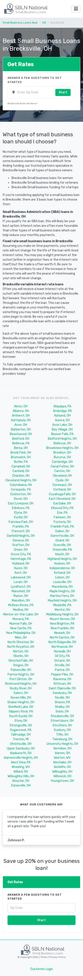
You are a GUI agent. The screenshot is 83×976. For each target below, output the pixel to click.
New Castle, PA (20, 628)
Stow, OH (20, 721)
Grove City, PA (21, 554)
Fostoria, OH (62, 522)
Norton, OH (20, 651)
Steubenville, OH (62, 716)
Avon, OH (20, 425)
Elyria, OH (20, 513)
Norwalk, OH (62, 651)
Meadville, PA (62, 605)
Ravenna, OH (62, 679)
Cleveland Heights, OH (20, 480)
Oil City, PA (62, 656)
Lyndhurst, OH (21, 587)
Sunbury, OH (62, 730)
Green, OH (21, 550)
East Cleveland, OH (62, 499)
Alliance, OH (21, 411)
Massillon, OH (21, 600)
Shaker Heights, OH (20, 702)
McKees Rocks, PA (20, 605)
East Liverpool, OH (20, 503)
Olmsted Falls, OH (20, 660)
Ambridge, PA (62, 411)
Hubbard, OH (20, 563)
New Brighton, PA (62, 623)
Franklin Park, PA (62, 526)
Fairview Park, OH (21, 522)
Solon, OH (62, 711)
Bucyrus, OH (62, 457)
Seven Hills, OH (20, 697)
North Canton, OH (62, 637)
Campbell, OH (21, 466)
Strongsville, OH (21, 725)
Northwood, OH (62, 647)
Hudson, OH (62, 563)
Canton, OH (62, 471)
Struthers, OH (62, 725)
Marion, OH (21, 596)
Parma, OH (62, 670)
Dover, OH (20, 499)
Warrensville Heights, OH (21, 758)
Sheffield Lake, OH (20, 707)
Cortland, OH (62, 489)
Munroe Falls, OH (20, 623)
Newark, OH (62, 633)
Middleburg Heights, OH (62, 614)
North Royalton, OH (20, 647)
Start (63, 92)
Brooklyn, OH (62, 452)
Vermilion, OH (62, 748)
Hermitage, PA (21, 559)
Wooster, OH (20, 781)
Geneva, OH (21, 540)
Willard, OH (21, 771)
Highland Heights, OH (62, 559)
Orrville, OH (62, 665)
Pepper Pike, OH (62, 674)
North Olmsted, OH (21, 642)
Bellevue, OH (62, 443)
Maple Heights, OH (62, 591)
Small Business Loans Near (20, 22)
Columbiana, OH (21, 485)
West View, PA (21, 762)
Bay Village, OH (62, 429)
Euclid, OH (21, 517)
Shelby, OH (62, 707)
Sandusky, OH (62, 693)
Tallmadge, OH (21, 734)
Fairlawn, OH (62, 517)
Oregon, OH (21, 665)
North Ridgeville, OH (62, 642)
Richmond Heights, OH (21, 684)
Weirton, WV (62, 758)
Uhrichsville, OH (20, 744)
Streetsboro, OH (62, 721)
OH (44, 22)
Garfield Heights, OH (21, 536)
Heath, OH (62, 554)
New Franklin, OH (62, 628)
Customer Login (41, 969)
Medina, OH (20, 610)
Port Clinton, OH (21, 679)
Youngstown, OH (62, 781)
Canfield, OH (20, 471)
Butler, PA (21, 462)
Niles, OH (21, 637)
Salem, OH (21, 693)
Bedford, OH (20, 439)
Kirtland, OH (62, 573)
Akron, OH (20, 406)
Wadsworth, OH (20, 753)
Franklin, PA (21, 526)
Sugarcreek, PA (20, 730)
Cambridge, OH (62, 462)
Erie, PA (62, 513)
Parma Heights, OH (21, 674)
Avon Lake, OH (62, 425)
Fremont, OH (21, 531)
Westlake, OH (62, 762)
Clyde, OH (62, 480)
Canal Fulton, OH (62, 466)
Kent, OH (21, 573)
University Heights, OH (62, 744)
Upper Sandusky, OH (21, 748)
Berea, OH (21, 448)
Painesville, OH (21, 670)
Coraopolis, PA (21, 489)
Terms (44, 957)
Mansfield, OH (21, 591)
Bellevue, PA (20, 443)
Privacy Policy (57, 957)
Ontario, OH (62, 660)
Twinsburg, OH (62, 739)
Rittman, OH (62, 684)
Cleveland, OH (62, 476)
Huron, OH (21, 568)
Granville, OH (62, 545)
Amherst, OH (21, 415)
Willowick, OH (62, 776)
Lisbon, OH (62, 577)
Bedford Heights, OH (62, 439)
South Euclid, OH (20, 716)
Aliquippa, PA (62, 406)
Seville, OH (62, 697)
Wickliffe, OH (62, 767)
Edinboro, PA (20, 508)
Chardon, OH (20, 476)
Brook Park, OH (20, 452)
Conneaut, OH (62, 485)
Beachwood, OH (21, 434)
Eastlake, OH (62, 503)
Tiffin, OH (62, 734)
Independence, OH (62, 568)
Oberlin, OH (20, 656)
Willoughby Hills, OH (21, 776)
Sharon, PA (62, 702)
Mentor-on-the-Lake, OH (20, 614)
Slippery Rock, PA (21, 711)
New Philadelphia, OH (20, 633)
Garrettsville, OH (62, 536)
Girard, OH (62, 540)
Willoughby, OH (62, 771)
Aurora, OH (62, 420)
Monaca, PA (21, 619)
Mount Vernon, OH (62, 619)
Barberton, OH (21, 429)
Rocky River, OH (21, 688)
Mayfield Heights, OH (62, 600)
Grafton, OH (20, 545)
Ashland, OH (62, 415)
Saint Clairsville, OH (62, 688)
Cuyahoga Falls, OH (62, 494)
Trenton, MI (21, 739)
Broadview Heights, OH (62, 448)
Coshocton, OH (20, 494)
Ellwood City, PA (62, 508)
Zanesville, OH (21, 785)
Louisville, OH (62, 582)
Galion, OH (62, 531)
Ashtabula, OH (21, 420)
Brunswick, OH (21, 457)
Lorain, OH (21, 582)
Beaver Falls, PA (62, 434)
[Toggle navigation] (75, 9)
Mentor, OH (62, 610)
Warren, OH (62, 753)
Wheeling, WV (21, 767)
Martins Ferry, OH (62, 596)
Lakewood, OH (21, 577)
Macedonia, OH (62, 587)
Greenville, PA (62, 550)
